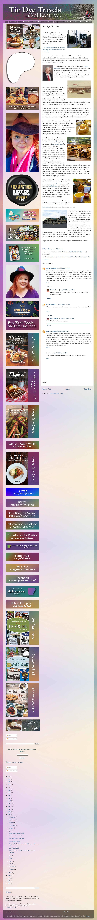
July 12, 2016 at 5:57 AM (63, 304)
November (12, 820)
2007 (9, 884)
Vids (48, 21)
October (11, 822)
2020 (9, 793)
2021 (9, 790)
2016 (9, 804)
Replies (50, 287)
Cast (44, 21)
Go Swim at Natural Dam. (16, 836)
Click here (8, 892)
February (12, 867)
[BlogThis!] (44, 254)
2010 (9, 875)
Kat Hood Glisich (51, 268)
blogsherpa (61, 257)
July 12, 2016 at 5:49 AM (63, 268)
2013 (9, 812)
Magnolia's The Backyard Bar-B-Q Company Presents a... (24, 844)
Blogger (88, 916)
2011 (9, 873)
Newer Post (46, 389)
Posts (9, 735)
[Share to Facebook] (47, 254)
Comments (11, 739)
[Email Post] (86, 252)
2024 (9, 782)
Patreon (82, 21)
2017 (9, 801)
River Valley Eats (74, 21)
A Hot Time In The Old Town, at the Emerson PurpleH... (22, 851)
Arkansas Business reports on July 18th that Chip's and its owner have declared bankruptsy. (54, 50)
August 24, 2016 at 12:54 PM (61, 331)
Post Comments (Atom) (56, 393)
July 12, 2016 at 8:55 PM (67, 290)
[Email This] (43, 254)
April (11, 861)
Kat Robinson (54, 290)
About (19, 21)
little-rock (82, 257)
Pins (55, 21)
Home (67, 389)
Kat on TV (65, 21)
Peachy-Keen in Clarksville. (16, 833)
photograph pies (57, 144)
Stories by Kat (26, 21)
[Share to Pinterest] (49, 254)
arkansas (49, 257)
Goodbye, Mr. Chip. (14, 841)
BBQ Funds (88, 21)
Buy (6, 21)
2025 (9, 779)
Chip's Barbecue (74, 257)
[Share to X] (46, 254)
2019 (9, 795)
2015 (9, 806)
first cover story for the (54, 141)
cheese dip (59, 184)
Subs (15, 21)
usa (47, 259)
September (12, 825)
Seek (11, 21)
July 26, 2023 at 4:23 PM (60, 353)
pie (86, 257)
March (11, 864)
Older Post (87, 389)
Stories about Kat (36, 21)
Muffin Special (53, 186)
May (10, 858)
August (11, 828)
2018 (9, 798)
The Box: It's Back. (14, 848)
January (11, 869)
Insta (60, 21)
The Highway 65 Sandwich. (16, 838)
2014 (9, 809)
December (12, 817)
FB (51, 21)
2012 (9, 815)
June (10, 856)
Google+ (66, 912)
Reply (47, 283)
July (10, 831)
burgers (67, 257)
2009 (9, 878)
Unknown (49, 331)
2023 (9, 784)
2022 (9, 787)
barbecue (54, 257)
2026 (9, 776)
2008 (9, 881)
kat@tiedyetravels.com (12, 908)
